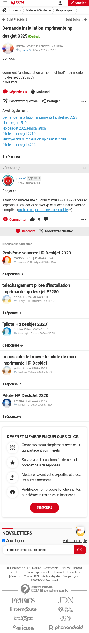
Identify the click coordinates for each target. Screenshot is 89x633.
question (80, 2)
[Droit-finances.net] (65, 609)
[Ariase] (23, 627)
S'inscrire (44, 507)
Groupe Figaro (71, 576)
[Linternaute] (23, 609)
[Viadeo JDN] (65, 618)
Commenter (17, 219)
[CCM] (17, 3)
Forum (16, 10)
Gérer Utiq (15, 576)
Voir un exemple (75, 541)
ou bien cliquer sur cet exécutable (43, 210)
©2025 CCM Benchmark (44, 580)
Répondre (28, 231)
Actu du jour (14, 541)
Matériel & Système (38, 10)
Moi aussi (43, 92)
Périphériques (65, 10)
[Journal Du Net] (65, 600)
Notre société (50, 568)
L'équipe (36, 568)
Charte (27, 576)
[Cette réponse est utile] (32, 219)
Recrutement (17, 572)
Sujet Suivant (74, 19)
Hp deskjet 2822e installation (24, 128)
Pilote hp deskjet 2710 (18, 134)
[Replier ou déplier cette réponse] (84, 168)
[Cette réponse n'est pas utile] (46, 219)
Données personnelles (39, 572)
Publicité (66, 568)
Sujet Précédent (17, 19)
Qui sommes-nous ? (18, 568)
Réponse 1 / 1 (12, 168)
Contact (77, 568)
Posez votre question (23, 101)
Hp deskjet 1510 (14, 123)
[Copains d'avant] (23, 618)
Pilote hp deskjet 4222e (19, 145)
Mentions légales (50, 576)
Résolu (36, 36)
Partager (53, 101)
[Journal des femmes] (23, 600)
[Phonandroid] (65, 627)
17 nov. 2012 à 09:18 (44, 50)
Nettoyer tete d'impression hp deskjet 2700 (34, 139)
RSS (36, 576)
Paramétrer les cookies (66, 572)
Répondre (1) (18, 92)
